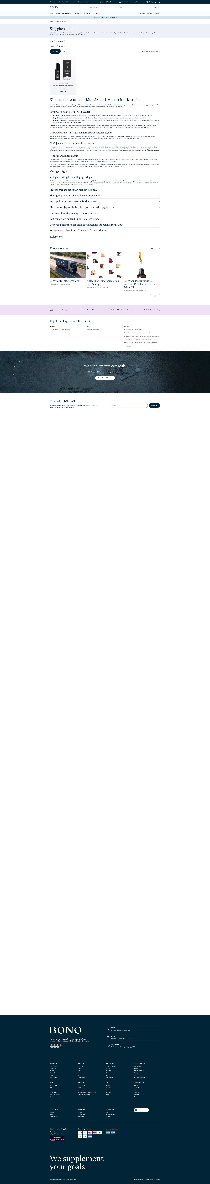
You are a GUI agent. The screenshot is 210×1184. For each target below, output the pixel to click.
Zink (79, 1070)
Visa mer (128, 346)
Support (157, 13)
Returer (108, 1116)
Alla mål (81, 1082)
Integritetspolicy (149, 1179)
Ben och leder (53, 1085)
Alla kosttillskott (110, 1077)
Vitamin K (52, 1075)
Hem (51, 13)
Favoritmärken (139, 1082)
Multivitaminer (53, 1066)
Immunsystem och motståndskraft (87, 1092)
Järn (79, 1073)
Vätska (61, 46)
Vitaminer (53, 1063)
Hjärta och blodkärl (55, 1094)
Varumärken (87, 13)
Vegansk (108, 1085)
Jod (79, 1075)
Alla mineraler (81, 1077)
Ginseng (136, 1073)
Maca (135, 1075)
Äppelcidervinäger (138, 1070)
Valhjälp (142, 13)
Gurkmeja (136, 1068)
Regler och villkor (138, 1179)
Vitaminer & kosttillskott (63, 13)
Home (51, 21)
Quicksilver (136, 1094)
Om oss (52, 1112)
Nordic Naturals (138, 1090)
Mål (51, 1082)
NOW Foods (137, 1085)
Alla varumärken (138, 1097)
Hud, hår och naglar (55, 1097)
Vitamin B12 (53, 1073)
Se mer (114, 17)
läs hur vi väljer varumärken (150, 150)
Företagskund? (54, 1116)
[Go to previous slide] (152, 295)
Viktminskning (53, 1092)
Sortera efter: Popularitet (150, 51)
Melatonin (108, 1073)
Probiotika (108, 1070)
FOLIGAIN (136, 1087)
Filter (56, 51)
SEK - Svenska (140, 1110)
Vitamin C (52, 1070)
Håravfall (60, 41)
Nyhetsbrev (81, 1116)
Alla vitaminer (53, 1077)
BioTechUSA (137, 1092)
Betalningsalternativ (111, 1114)
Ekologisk (108, 1087)
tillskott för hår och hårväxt (78, 166)
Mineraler (81, 1063)
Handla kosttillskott (104, 378)
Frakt (107, 1112)
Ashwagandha (137, 1066)
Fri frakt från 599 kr (107, 2)
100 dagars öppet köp (154, 2)
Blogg (51, 1114)
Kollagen (108, 1068)
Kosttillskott (110, 1063)
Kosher (107, 1094)
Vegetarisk (108, 1092)
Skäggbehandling (61, 21)
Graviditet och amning (84, 1094)
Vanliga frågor (82, 1114)
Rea (96, 13)
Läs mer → (81, 34)
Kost (107, 1082)
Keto (107, 1097)
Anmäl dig (154, 405)
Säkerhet (158, 1179)
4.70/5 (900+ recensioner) (63, 2)
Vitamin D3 (53, 1068)
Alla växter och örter (139, 1077)
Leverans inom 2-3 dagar (86, 2)
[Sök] (121, 7)
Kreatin (108, 1075)
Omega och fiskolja (111, 1066)
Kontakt (149, 13)
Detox (51, 1087)
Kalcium (80, 1068)
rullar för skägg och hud (74, 122)
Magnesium (81, 1066)
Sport (77, 13)
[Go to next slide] (157, 295)
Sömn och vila (81, 1085)
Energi (51, 1090)
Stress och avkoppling (84, 1090)
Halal (107, 1090)
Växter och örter (140, 1063)
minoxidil (146, 127)
